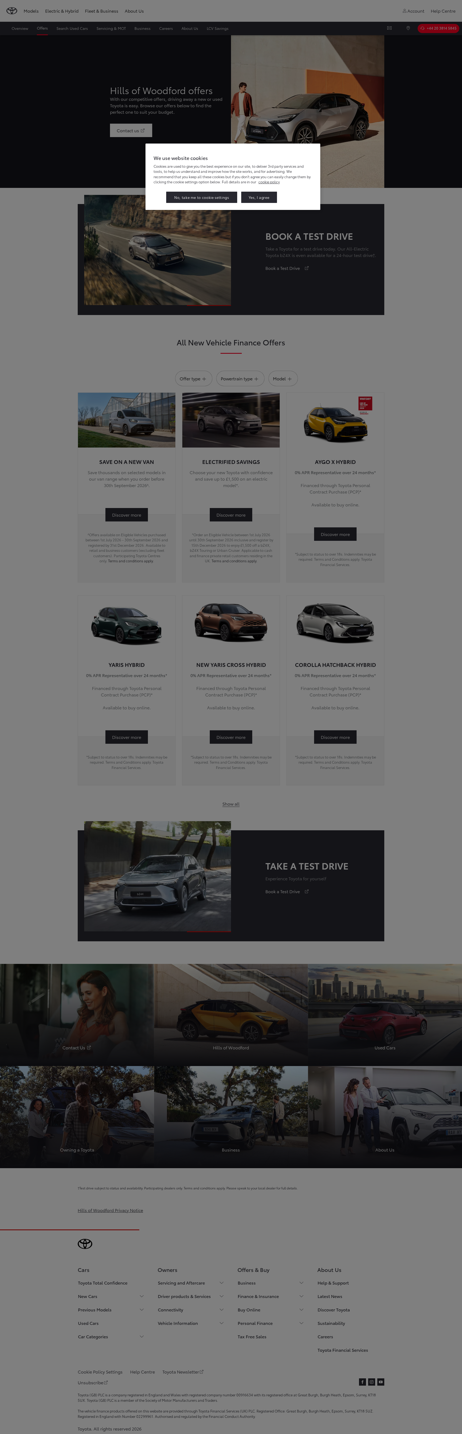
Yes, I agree (259, 197)
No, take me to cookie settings (201, 197)
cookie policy (269, 181)
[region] (232, 177)
